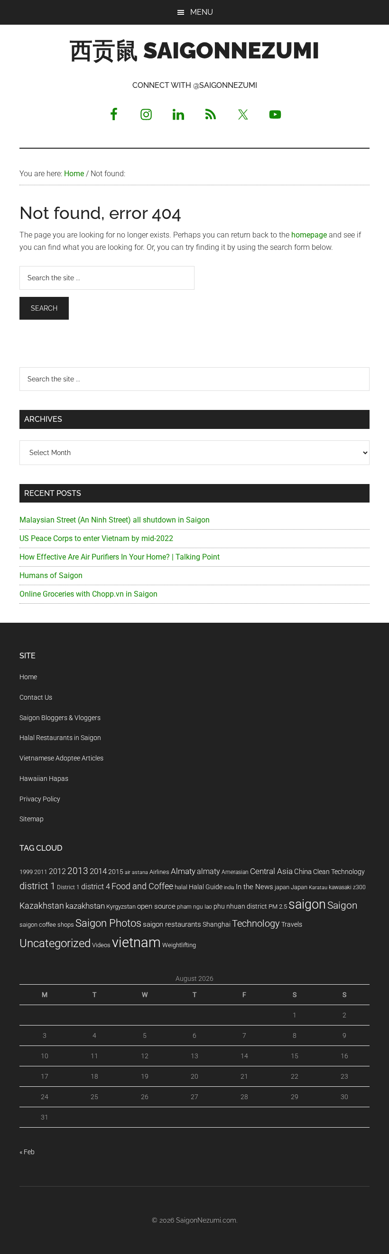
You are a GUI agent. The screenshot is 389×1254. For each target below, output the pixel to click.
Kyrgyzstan (121, 906)
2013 (77, 870)
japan (282, 887)
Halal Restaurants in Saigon (60, 737)
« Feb (27, 1152)
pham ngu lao (194, 906)
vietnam (136, 942)
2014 (98, 871)
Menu (201, 12)
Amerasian (235, 872)
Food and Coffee (142, 886)
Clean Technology (339, 871)
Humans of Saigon (51, 575)
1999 (26, 871)
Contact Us (35, 697)
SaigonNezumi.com (206, 1220)
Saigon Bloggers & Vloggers (60, 718)
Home (28, 677)
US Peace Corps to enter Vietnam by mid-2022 (96, 538)
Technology (256, 923)
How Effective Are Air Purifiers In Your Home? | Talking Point (119, 556)
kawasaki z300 (347, 887)
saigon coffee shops (46, 924)
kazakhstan (85, 906)
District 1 (68, 887)
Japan (299, 887)
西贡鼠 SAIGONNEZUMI (194, 50)
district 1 (37, 886)
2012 (57, 871)
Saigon (342, 905)
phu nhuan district (240, 906)
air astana (136, 872)
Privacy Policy (39, 799)
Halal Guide (205, 887)
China (303, 871)
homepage (309, 234)
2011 (40, 872)
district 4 (95, 887)
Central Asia (271, 871)
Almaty (183, 871)
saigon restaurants (172, 924)
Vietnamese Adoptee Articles (61, 758)
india (229, 887)
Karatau (318, 887)
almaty (208, 871)
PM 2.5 (278, 906)
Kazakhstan (41, 906)
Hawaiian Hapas (43, 778)
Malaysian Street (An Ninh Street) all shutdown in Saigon (114, 519)
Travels (291, 924)
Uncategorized (55, 943)
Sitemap (31, 819)
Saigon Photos (108, 923)
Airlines (159, 871)
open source (156, 906)
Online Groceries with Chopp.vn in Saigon (88, 593)
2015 (115, 872)
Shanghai (217, 925)
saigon (307, 904)
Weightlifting (179, 945)
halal (181, 887)
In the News (254, 887)
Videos (101, 945)
